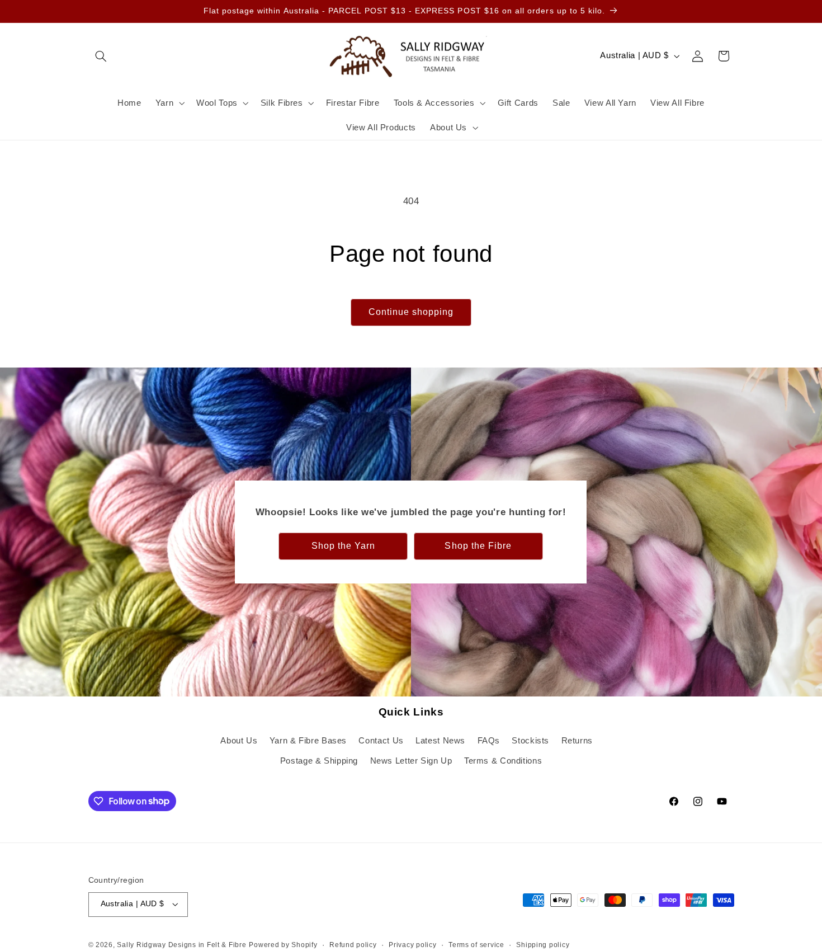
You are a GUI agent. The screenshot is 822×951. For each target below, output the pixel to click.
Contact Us (380, 740)
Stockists (530, 740)
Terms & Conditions (503, 760)
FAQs (489, 740)
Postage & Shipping (319, 760)
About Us (238, 740)
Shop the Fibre (478, 545)
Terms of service (476, 944)
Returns (577, 740)
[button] (101, 56)
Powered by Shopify (283, 944)
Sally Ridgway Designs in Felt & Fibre (181, 944)
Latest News (440, 740)
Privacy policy (412, 944)
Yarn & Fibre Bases (308, 740)
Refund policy (353, 944)
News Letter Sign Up (411, 760)
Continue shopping (411, 312)
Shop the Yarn (343, 545)
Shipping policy (542, 944)
